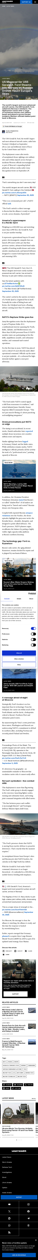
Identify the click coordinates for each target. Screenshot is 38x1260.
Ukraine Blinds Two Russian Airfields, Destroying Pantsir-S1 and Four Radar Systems (17, 1130)
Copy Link (17, 1088)
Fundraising (31, 1065)
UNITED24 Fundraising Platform (12, 1069)
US (14, 1073)
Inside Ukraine (7, 1192)
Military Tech (7, 1073)
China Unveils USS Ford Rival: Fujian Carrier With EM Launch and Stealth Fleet (18, 685)
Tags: (4, 1058)
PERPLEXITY (9, 951)
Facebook (8, 1084)
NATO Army (20, 1073)
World (4, 1177)
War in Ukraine (6, 1126)
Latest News (6, 1157)
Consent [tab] (6, 598)
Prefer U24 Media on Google (13, 126)
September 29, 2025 (10, 291)
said (9, 204)
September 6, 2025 (10, 763)
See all (34, 1098)
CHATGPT (20, 951)
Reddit (8, 1088)
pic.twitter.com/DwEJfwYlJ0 (14, 758)
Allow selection (19, 659)
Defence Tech (29, 1073)
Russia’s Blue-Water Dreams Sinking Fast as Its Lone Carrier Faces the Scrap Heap (19, 584)
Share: (4, 1081)
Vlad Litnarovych (12, 131)
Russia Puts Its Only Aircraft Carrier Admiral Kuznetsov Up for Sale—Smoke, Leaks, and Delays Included (13, 1028)
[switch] (33, 634)
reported (29, 431)
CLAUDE (30, 951)
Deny (19, 664)
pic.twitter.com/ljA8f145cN (13, 286)
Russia (10, 1062)
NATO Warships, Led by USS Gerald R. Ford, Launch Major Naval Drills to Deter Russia (18, 486)
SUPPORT (15, 994)
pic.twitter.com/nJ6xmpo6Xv (14, 192)
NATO (4, 1062)
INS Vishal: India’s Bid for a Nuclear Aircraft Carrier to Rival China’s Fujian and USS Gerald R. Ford (13, 1012)
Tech (25, 1069)
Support (19, 1197)
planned (5, 936)
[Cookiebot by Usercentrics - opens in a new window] (28, 594)
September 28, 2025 (25, 195)
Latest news (10, 6)
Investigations (7, 1172)
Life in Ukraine (7, 1182)
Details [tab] (19, 598)
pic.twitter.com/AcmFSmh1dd (14, 909)
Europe (16, 1062)
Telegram (19, 1084)
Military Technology (9, 1076)
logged (25, 442)
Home (3, 6)
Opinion (4, 1187)
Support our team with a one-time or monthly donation (19, 981)
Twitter (30, 1084)
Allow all (19, 653)
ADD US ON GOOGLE (19, 1255)
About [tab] (31, 598)
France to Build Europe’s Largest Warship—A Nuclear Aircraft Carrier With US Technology (13, 1044)
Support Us (26, 2)
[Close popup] (36, 1240)
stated (21, 500)
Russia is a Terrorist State (11, 1065)
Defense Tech (7, 1167)
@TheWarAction (11, 283)
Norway (23, 1065)
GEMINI (7, 954)
